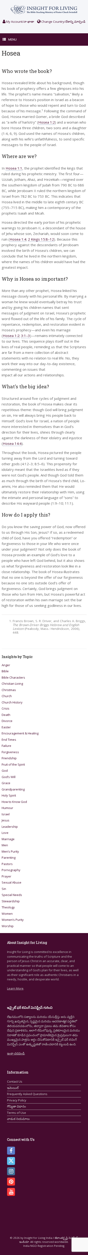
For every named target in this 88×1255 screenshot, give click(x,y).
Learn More (15, 988)
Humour (7, 808)
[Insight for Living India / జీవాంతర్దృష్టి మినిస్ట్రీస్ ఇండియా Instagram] (11, 1171)
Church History (12, 702)
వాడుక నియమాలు (18, 1119)
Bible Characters (13, 677)
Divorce (7, 721)
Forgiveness (10, 752)
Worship (8, 926)
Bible (5, 671)
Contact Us (14, 1081)
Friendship (9, 758)
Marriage (8, 839)
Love (5, 833)
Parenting (8, 857)
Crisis (5, 708)
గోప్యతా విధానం (16, 1106)
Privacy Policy (16, 1100)
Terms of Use (16, 1113)
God (5, 770)
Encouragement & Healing (20, 733)
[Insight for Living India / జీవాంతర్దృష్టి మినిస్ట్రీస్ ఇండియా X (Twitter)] (11, 1161)
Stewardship (11, 901)
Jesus (5, 820)
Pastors (7, 864)
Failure (6, 746)
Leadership (10, 826)
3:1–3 (25, 335)
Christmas (9, 690)
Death (6, 715)
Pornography (11, 870)
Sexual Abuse (11, 882)
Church (7, 696)
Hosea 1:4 (18, 239)
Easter (6, 727)
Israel (6, 814)
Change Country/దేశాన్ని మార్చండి (63, 21)
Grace (6, 783)
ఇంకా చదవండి (16, 1053)
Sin (4, 889)
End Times (9, 739)
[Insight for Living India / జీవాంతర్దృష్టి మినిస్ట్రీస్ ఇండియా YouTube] (11, 1192)
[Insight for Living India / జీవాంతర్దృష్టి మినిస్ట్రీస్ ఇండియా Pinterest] (11, 1182)
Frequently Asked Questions (27, 1094)
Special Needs (12, 895)
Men (5, 845)
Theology (8, 907)
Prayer (6, 876)
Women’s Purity (13, 920)
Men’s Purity (10, 851)
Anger (6, 665)
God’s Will (8, 777)
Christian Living (12, 683)
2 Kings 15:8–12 (41, 239)
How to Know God (14, 802)
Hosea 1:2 (46, 122)
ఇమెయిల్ (13, 1088)
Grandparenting (13, 789)
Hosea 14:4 (12, 443)
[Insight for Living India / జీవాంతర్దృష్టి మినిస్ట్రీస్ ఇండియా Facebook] (11, 1151)
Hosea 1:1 (14, 168)
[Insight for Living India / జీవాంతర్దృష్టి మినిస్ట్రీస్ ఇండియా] (44, 9)
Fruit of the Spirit (13, 764)
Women (7, 913)
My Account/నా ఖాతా (19, 21)
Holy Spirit (9, 795)
